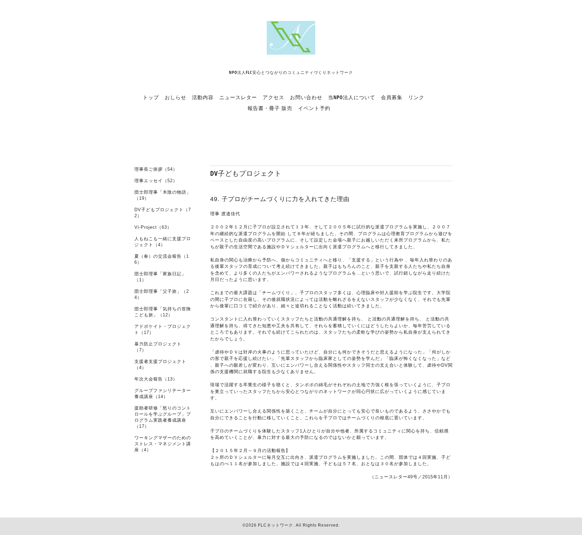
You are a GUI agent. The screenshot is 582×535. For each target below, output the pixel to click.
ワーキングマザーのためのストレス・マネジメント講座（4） (162, 443)
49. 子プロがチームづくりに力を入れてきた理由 (280, 199)
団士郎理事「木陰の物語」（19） (162, 195)
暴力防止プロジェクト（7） (158, 347)
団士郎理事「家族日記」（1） (160, 276)
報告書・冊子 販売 (270, 108)
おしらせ (175, 97)
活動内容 (203, 97)
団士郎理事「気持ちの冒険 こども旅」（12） (162, 311)
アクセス (273, 97)
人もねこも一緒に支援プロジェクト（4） (162, 241)
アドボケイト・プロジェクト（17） (162, 329)
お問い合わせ (306, 97)
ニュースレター (238, 97)
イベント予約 (314, 108)
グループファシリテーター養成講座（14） (162, 393)
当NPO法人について (351, 97)
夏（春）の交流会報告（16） (161, 259)
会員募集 (391, 97)
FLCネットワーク (275, 525)
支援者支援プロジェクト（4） (160, 364)
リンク (416, 97)
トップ (151, 97)
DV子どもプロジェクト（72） (162, 212)
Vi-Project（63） (153, 227)
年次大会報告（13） (155, 379)
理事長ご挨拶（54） (155, 169)
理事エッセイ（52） (155, 180)
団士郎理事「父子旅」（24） (161, 294)
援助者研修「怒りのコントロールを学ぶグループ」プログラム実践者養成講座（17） (162, 417)
